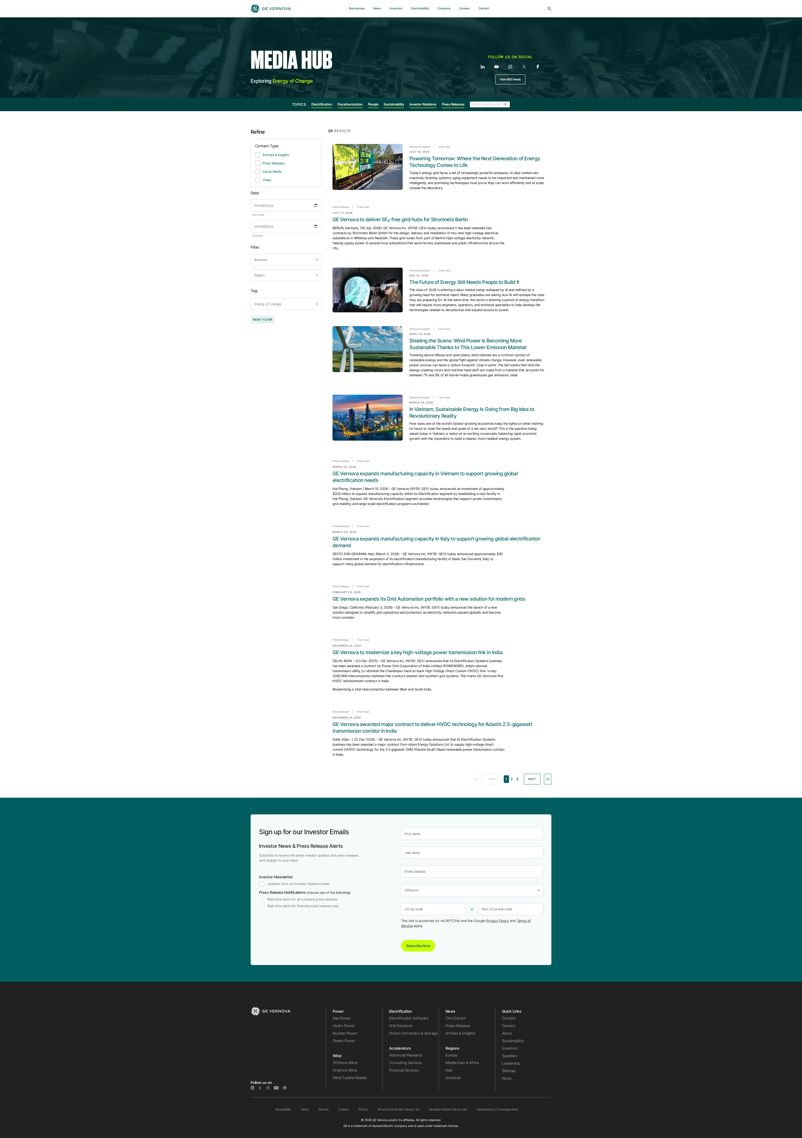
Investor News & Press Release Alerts (301, 846)
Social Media (272, 171)
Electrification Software (408, 1018)
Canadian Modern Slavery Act (448, 1109)
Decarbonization (350, 104)
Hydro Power (344, 1026)
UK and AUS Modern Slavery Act (399, 1109)
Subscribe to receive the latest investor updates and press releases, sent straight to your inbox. (309, 857)
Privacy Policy (497, 921)
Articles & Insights (276, 155)
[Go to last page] (547, 779)
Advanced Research (406, 1055)
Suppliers (509, 1056)
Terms (305, 1109)
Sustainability (394, 104)
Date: (255, 193)
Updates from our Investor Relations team (298, 884)
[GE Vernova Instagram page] (270, 1088)
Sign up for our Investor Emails (304, 832)
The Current (455, 1018)
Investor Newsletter (276, 877)
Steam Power (344, 1041)
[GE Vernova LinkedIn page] (254, 1088)
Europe (451, 1055)
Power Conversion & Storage (413, 1033)
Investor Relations (422, 104)
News (506, 1078)
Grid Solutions (400, 1026)
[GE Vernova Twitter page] (262, 1088)
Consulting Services (405, 1062)
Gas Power (342, 1018)
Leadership (511, 1063)
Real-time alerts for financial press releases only (303, 906)
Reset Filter (262, 319)
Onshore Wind (345, 1070)
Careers (508, 1026)
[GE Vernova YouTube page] (278, 1088)
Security (323, 1109)
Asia (448, 1070)
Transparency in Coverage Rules (497, 1109)
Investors (509, 1048)
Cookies (343, 1109)
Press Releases (453, 104)
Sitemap (508, 1071)
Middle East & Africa (462, 1062)
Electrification (321, 104)
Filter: (255, 247)
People (373, 104)
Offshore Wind (345, 1062)
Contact (508, 1018)
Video (267, 180)
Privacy (363, 1109)
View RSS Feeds (510, 79)
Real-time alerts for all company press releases (302, 899)
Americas (453, 1078)
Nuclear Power (345, 1033)
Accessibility (283, 1109)
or (472, 909)
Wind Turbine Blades (350, 1078)
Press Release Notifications (305, 892)
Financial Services (404, 1070)
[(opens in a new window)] (482, 66)
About (507, 1033)
